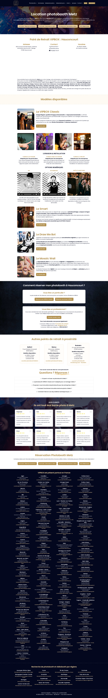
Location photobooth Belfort (29, 361)
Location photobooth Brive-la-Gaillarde (23, 643)
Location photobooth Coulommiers (43, 540)
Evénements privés (49, 3)
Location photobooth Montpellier (64, 568)
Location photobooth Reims (85, 498)
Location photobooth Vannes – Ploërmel (85, 649)
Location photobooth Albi (22, 498)
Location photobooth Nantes (64, 587)
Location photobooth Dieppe (43, 547)
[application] (29, 184)
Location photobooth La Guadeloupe (43, 598)
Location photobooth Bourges (23, 621)
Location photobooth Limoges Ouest (64, 486)
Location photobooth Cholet (43, 521)
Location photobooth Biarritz (22, 594)
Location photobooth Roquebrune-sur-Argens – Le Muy (85, 527)
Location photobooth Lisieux (64, 492)
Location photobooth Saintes (85, 577)
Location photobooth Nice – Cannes (64, 593)
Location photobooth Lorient (64, 498)
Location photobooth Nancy (54, 361)
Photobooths (32, 3)
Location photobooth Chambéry (43, 494)
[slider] (28, 194)
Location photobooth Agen (22, 479)
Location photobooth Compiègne (43, 534)
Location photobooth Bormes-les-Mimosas (23, 614)
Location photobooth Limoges (64, 479)
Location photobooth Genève (43, 573)
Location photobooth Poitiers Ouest (85, 486)
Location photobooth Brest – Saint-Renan (22, 635)
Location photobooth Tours (85, 624)
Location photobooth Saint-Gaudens (85, 558)
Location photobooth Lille (43, 649)
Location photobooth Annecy (22, 537)
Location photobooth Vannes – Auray (85, 642)
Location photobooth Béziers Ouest (22, 588)
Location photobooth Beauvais (23, 556)
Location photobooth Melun (64, 540)
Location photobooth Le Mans (43, 643)
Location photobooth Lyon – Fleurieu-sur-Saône (64, 505)
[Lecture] (19, 194)
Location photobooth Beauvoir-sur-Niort (22, 563)
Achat (68, 3)
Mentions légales (46, 693)
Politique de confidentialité (59, 693)
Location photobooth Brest (22, 627)
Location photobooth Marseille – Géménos (64, 526)
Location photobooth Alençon (22, 504)
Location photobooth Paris (64, 619)
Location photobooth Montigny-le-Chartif (64, 555)
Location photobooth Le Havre (44, 637)
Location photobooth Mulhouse (64, 574)
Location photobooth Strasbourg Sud (85, 591)
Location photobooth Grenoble (43, 585)
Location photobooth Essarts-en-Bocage (43, 560)
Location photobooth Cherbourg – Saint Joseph (43, 514)
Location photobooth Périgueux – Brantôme (64, 639)
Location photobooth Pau (64, 632)
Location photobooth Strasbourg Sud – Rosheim (78, 361)
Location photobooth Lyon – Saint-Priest (64, 513)
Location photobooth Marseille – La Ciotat (64, 534)
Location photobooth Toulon (85, 611)
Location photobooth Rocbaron (85, 518)
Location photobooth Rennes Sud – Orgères (85, 511)
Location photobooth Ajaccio (22, 492)
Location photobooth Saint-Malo (85, 565)
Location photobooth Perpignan (64, 652)
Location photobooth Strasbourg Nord (85, 585)
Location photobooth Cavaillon (43, 479)
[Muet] (36, 194)
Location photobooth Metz (64, 548)
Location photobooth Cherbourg (43, 507)
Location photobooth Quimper (85, 492)
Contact (79, 3)
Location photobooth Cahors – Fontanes (23, 659)
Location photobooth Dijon (43, 553)
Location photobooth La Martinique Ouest (43, 611)
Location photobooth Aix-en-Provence (22, 486)
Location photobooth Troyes (85, 630)
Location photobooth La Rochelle (43, 624)
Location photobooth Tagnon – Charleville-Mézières (85, 604)
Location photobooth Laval (43, 630)
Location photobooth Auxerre (22, 543)
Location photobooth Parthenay (64, 625)
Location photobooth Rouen (85, 533)
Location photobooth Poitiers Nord (85, 479)
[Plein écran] (38, 194)
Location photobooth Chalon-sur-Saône (44, 487)
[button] (29, 184)
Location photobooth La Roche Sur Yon (43, 618)
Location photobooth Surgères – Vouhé (85, 597)
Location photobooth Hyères (43, 592)
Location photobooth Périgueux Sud (64, 645)
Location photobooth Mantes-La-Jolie (64, 519)
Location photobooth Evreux (43, 567)
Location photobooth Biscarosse (22, 601)
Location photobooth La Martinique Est (44, 604)
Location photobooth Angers (22, 524)
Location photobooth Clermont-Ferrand (43, 528)
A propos (74, 3)
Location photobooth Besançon (22, 576)
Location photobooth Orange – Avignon (64, 606)
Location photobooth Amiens (22, 511)
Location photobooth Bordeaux (22, 607)
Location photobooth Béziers (22, 582)
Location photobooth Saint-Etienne (85, 552)
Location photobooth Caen (22, 650)
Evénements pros (60, 3)
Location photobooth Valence (85, 636)
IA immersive (41, 3)
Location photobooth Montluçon (64, 562)
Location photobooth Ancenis (22, 518)
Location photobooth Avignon (22, 549)
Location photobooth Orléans (64, 613)
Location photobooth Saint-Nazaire (85, 571)
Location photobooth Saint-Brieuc (85, 546)
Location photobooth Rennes (85, 504)
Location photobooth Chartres (43, 501)
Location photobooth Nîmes (64, 599)
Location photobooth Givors (43, 579)
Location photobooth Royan (85, 540)
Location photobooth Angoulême (22, 531)
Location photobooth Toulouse (85, 617)
